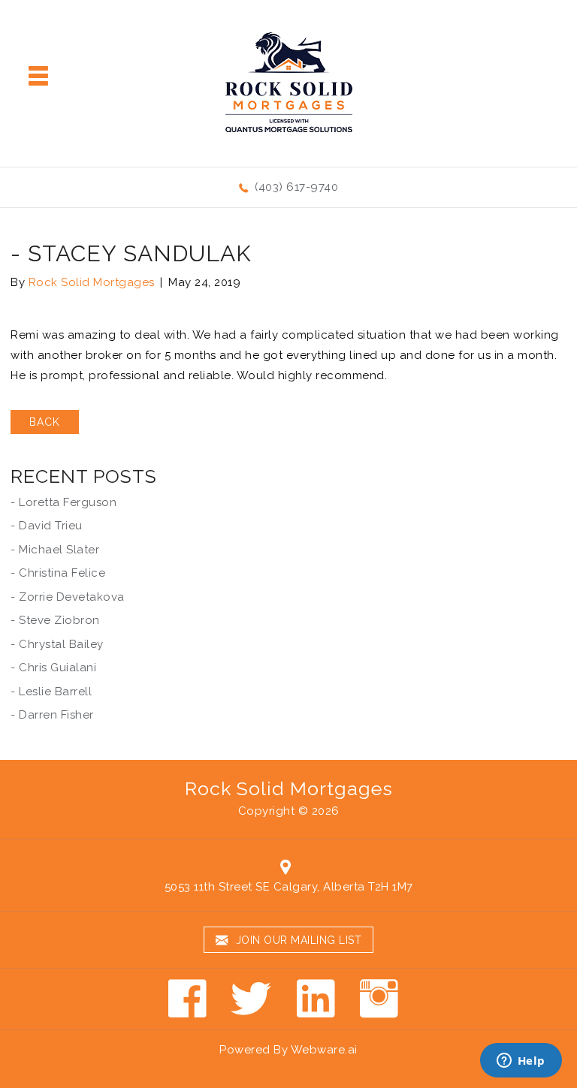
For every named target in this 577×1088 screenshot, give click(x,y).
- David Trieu (47, 525)
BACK (44, 422)
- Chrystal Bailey (57, 644)
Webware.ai (324, 1049)
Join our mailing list (296, 940)
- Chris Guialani (53, 667)
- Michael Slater (55, 549)
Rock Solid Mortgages (289, 788)
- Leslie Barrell (51, 691)
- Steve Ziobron (55, 620)
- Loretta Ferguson (63, 502)
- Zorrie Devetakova (68, 597)
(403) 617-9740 (296, 187)
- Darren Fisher (52, 715)
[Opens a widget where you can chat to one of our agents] (520, 1061)
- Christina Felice (58, 573)
